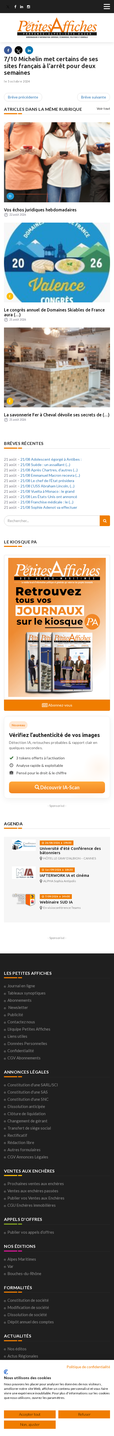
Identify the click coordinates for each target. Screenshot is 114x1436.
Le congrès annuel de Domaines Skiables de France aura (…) (54, 312)
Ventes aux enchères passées (32, 1190)
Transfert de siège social (29, 1128)
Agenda (13, 823)
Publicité (15, 1014)
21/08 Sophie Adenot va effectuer (48, 507)
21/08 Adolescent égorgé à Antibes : (51, 459)
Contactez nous (21, 1021)
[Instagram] (28, 7)
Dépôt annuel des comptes (30, 1321)
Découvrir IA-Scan (60, 787)
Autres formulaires (24, 1149)
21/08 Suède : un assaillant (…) (45, 464)
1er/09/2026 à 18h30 (58, 869)
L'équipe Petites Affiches (28, 1029)
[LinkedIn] (22, 7)
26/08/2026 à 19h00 (57, 842)
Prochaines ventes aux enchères (35, 1183)
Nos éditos (17, 1348)
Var (10, 1266)
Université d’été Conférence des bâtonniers (70, 850)
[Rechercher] (105, 520)
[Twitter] (8, 7)
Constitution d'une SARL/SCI (32, 1084)
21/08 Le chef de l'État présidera (47, 480)
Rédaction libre (20, 1142)
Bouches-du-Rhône (24, 1273)
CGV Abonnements (24, 1057)
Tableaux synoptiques (26, 993)
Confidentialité (20, 1050)
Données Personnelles (27, 1043)
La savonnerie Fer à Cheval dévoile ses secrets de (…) (56, 414)
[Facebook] (15, 7)
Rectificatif (17, 1135)
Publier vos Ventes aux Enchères (35, 1198)
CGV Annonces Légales (27, 1156)
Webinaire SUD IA (56, 902)
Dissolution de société (27, 1314)
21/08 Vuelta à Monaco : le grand (47, 491)
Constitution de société (28, 1300)
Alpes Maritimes (21, 1259)
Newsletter (18, 1007)
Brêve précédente (23, 97)
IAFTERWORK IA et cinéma (64, 875)
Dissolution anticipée (26, 1106)
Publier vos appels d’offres (30, 1232)
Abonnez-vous (59, 705)
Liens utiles (17, 1036)
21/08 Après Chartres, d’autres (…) (49, 470)
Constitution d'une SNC (28, 1099)
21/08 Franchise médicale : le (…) (46, 502)
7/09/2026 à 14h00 (57, 896)
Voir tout (103, 108)
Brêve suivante (93, 97)
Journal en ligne (21, 985)
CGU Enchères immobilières (31, 1205)
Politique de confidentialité (88, 1366)
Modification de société (28, 1307)
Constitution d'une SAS (27, 1092)
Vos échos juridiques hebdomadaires (40, 209)
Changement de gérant (27, 1120)
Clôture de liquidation (26, 1113)
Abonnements (19, 1000)
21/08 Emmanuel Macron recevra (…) (50, 475)
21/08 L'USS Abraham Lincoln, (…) (47, 486)
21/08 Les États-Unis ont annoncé (48, 496)
